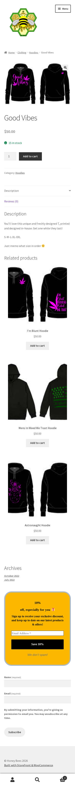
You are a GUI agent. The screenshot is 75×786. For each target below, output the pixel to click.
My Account (12, 780)
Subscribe (14, 732)
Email (12, 693)
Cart (58, 776)
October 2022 (11, 575)
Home (11, 52)
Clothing (21, 52)
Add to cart (30, 156)
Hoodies (33, 52)
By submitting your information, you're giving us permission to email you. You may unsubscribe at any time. (36, 714)
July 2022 (9, 579)
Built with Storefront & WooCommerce (28, 765)
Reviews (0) (11, 201)
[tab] (37, 191)
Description (11, 190)
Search (37, 780)
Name (12, 677)
